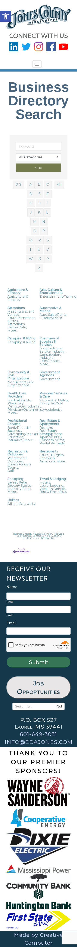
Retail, (23, 482)
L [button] (47, 212)
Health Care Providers (16, 395)
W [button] (31, 259)
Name (12, 587)
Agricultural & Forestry (17, 298)
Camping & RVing (21, 338)
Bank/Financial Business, (18, 429)
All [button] (59, 184)
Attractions (16, 308)
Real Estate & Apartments (50, 422)
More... (12, 330)
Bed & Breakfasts (53, 492)
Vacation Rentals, (53, 489)
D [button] (31, 194)
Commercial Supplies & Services (49, 341)
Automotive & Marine (50, 309)
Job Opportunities (38, 687)
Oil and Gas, (16, 503)
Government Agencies (50, 374)
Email (11, 623)
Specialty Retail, (19, 489)
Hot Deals (59, 533)
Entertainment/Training (58, 296)
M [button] (34, 222)
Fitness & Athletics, (54, 400)
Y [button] (48, 259)
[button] (5, 16)
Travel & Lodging (53, 479)
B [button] (39, 184)
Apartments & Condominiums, (52, 439)
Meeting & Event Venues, (20, 313)
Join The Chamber (45, 538)
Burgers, (57, 455)
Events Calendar (43, 533)
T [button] (30, 249)
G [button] (31, 203)
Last (9, 615)
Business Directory (22, 533)
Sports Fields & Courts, (19, 466)
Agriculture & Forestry (17, 291)
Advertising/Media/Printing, (28, 434)
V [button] (47, 249)
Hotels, (45, 482)
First (9, 601)
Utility (31, 503)
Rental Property (52, 443)
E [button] (39, 194)
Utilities (13, 500)
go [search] (40, 167)
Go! (59, 706)
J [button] (31, 212)
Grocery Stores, (19, 485)
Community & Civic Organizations (18, 375)
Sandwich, (47, 458)
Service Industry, (52, 351)
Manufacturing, (51, 348)
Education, (15, 437)
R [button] (39, 240)
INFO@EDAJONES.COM (39, 742)
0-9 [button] (18, 184)
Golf (10, 470)
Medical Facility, (19, 400)
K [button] (39, 212)
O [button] (34, 231)
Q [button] (30, 240)
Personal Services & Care (53, 395)
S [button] (48, 240)
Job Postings (24, 536)
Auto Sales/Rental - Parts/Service (53, 316)
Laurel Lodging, (52, 485)
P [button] (43, 231)
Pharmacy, (15, 403)
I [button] (47, 203)
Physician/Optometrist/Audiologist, (34, 409)
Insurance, (15, 440)
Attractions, (16, 324)
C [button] (47, 184)
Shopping (15, 479)
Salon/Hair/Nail (51, 403)
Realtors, (46, 427)
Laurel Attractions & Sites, (21, 319)
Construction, (50, 354)
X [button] (40, 259)
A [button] (31, 184)
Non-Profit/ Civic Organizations (20, 384)
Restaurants (49, 451)
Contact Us (38, 536)
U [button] (39, 249)
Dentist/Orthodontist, (24, 406)
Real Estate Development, (51, 432)
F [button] (48, 194)
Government (50, 379)
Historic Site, (17, 327)
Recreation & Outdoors (17, 453)
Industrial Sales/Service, (50, 359)
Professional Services (17, 422)
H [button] (39, 203)
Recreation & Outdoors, (17, 460)
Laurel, (45, 455)
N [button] (43, 222)
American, (47, 461)
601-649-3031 (38, 734)
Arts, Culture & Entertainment (51, 291)
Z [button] (39, 268)
